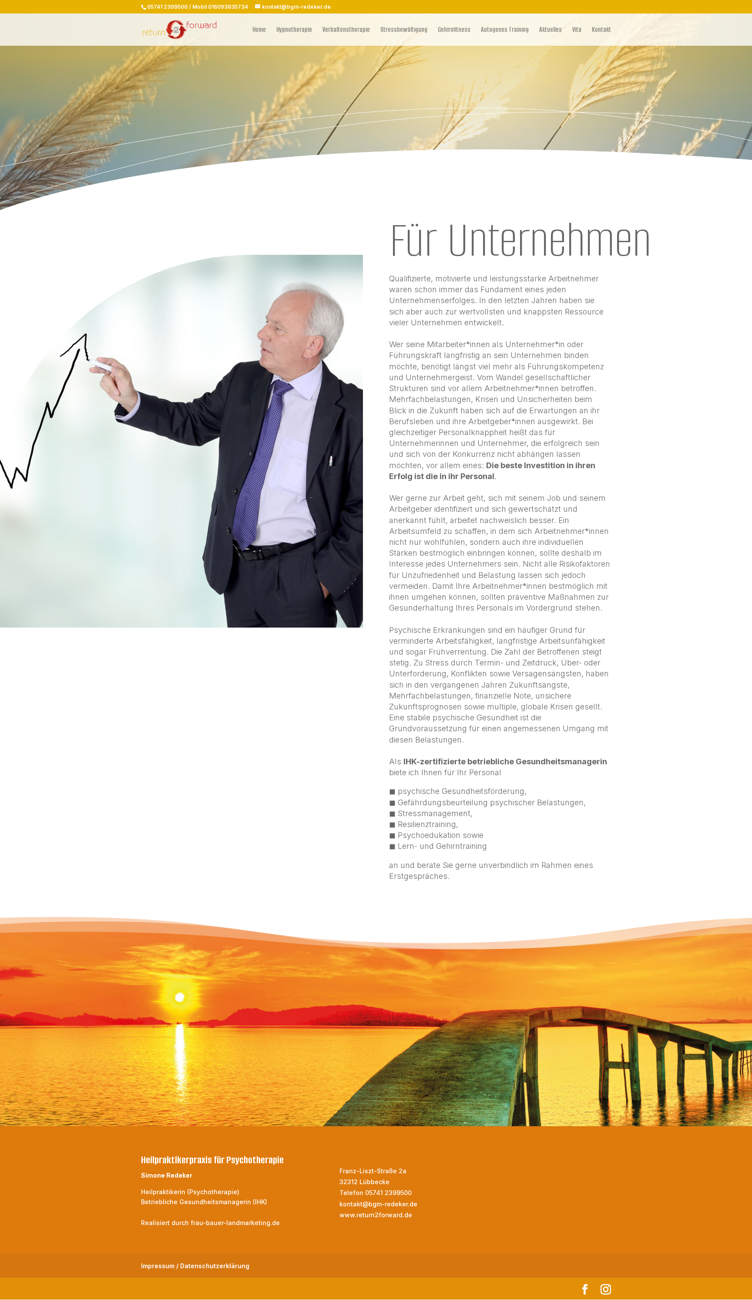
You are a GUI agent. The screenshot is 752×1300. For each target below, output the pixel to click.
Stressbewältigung (403, 30)
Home (259, 30)
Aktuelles (550, 30)
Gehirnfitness (454, 30)
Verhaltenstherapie (346, 30)
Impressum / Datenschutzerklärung (195, 1266)
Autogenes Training (505, 30)
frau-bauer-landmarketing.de (235, 1222)
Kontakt (601, 30)
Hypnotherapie (294, 30)
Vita (576, 30)
